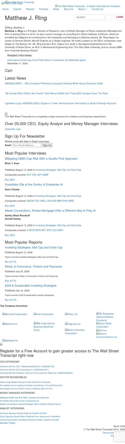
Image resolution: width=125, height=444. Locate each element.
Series (81, 9)
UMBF (45, 174)
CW (49, 200)
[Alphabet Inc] (10, 340)
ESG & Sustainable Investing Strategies (30, 285)
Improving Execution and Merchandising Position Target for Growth (29, 419)
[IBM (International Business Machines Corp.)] (47, 326)
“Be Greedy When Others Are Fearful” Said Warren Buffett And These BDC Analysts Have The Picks (56, 93)
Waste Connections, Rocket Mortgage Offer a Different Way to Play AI (50, 210)
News (56, 9)
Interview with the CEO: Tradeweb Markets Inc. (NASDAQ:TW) (27, 366)
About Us (68, 9)
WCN (38, 230)
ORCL (43, 200)
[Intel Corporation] (44, 313)
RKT (43, 230)
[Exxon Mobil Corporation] (109, 324)
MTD (49, 230)
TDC (37, 200)
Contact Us (97, 9)
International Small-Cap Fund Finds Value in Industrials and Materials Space (46, 60)
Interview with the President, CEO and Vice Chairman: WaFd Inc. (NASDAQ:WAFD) (36, 372)
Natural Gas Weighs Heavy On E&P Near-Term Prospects (25, 382)
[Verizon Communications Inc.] (109, 334)
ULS (54, 230)
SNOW (30, 200)
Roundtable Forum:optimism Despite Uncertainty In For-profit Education (31, 385)
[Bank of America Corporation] (78, 331)
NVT (29, 174)
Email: (8, 145)
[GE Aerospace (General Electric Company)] (109, 316)
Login (119, 16)
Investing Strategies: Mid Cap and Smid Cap (58, 169)
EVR (64, 200)
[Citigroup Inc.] (73, 323)
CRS (53, 200)
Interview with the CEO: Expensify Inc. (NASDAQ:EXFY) (24, 369)
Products (43, 9)
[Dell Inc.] (101, 329)
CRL (34, 174)
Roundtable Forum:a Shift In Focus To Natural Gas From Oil (26, 388)
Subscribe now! (13, 129)
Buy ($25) (10, 179)
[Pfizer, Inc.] (71, 313)
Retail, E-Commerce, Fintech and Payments (33, 266)
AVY (39, 174)
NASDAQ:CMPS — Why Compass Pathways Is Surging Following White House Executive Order (54, 83)
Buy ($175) (10, 261)
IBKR (59, 200)
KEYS (32, 230)
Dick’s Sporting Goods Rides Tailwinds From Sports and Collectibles (30, 416)
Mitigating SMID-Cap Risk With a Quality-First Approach (41, 158)
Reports (30, 9)
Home (5, 9)
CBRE (71, 200)
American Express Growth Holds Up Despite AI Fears (23, 413)
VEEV (60, 230)
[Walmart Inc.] (10, 323)
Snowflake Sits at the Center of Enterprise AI (34, 184)
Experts (17, 9)
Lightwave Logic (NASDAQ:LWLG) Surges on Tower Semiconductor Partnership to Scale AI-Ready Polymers (60, 103)
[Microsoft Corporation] (14, 313)
